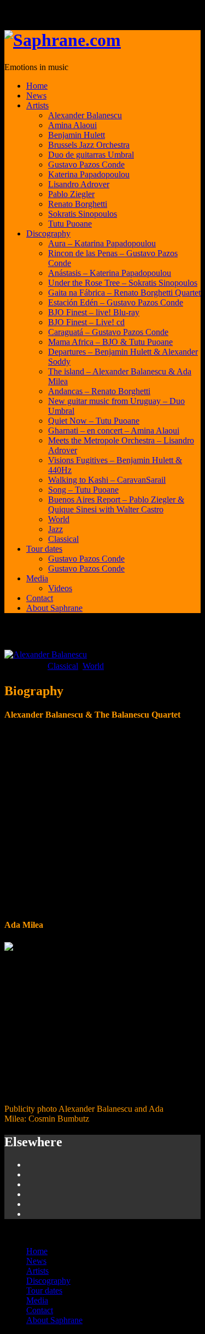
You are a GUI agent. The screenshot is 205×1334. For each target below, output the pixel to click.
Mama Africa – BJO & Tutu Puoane (110, 342)
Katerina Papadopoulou (89, 174)
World (58, 519)
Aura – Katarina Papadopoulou (102, 243)
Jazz (55, 529)
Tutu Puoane (70, 223)
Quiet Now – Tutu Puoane (93, 420)
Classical (63, 539)
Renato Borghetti (77, 204)
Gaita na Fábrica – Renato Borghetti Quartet (124, 292)
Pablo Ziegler (71, 194)
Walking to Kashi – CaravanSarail (107, 479)
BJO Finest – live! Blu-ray (93, 312)
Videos (60, 588)
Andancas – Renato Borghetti (99, 391)
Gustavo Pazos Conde (86, 164)
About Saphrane (54, 608)
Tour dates (44, 548)
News (36, 95)
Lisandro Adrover (78, 184)
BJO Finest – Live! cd (86, 322)
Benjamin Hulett (76, 135)
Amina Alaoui (72, 125)
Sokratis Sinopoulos (82, 213)
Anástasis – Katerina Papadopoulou (109, 273)
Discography (48, 233)
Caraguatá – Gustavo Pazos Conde (108, 332)
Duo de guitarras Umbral (91, 154)
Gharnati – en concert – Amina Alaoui (113, 430)
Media (37, 578)
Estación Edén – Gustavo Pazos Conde (115, 302)
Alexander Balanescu (85, 115)
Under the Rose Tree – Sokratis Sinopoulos (122, 282)
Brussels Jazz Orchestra (89, 144)
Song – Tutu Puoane (83, 489)
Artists (37, 105)
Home (37, 85)
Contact (39, 598)
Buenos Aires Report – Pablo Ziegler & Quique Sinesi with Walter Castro (116, 504)
